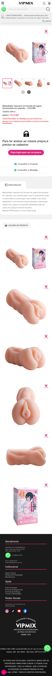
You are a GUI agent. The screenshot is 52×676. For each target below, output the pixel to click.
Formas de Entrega (12, 591)
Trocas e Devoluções (13, 593)
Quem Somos (10, 573)
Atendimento (10, 577)
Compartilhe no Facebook (28, 164)
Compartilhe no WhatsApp (28, 170)
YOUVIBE (14, 115)
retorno (48, 21)
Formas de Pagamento (14, 589)
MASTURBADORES (14, 15)
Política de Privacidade (14, 575)
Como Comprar (11, 587)
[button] (46, 52)
